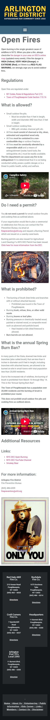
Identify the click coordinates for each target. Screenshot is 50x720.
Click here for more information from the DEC (21, 245)
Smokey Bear (12, 463)
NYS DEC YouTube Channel (18, 460)
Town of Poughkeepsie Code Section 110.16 (26, 97)
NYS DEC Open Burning (17, 457)
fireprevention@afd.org (11, 231)
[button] (25, 30)
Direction (14, 677)
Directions (14, 600)
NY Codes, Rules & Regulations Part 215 (24, 94)
